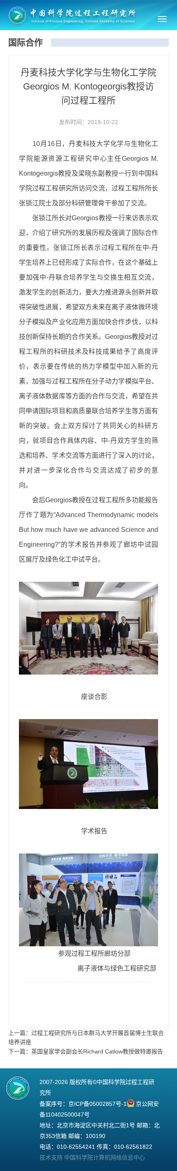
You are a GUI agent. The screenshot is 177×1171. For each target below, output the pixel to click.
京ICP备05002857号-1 (97, 1103)
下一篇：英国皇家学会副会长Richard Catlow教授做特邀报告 (85, 1051)
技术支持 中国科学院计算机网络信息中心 (92, 1157)
